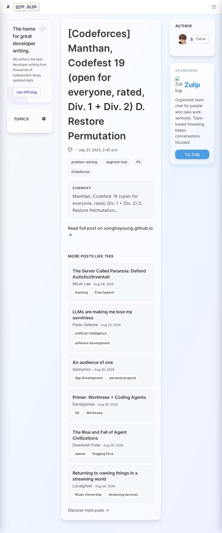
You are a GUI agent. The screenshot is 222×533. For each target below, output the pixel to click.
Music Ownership (88, 494)
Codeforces (80, 172)
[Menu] (214, 7)
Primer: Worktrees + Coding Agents (109, 397)
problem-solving (84, 162)
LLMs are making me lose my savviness (102, 314)
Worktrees (94, 413)
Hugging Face (102, 454)
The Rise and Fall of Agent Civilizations (100, 435)
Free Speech (104, 292)
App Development (88, 378)
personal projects (122, 378)
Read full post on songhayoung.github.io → (110, 231)
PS (138, 162)
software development (92, 343)
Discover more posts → (88, 510)
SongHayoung (191, 39)
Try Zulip (192, 154)
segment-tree (116, 162)
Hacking (81, 292)
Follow (201, 39)
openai (80, 454)
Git (77, 413)
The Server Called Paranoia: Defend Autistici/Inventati (109, 273)
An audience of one (93, 362)
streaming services (123, 494)
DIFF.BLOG (26, 7)
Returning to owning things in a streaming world (105, 476)
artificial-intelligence (91, 333)
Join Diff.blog (26, 92)
